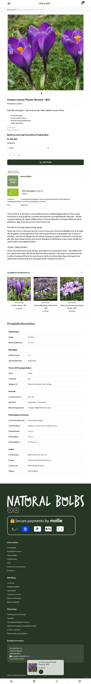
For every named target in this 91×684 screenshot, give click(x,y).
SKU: (9, 205)
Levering (10, 583)
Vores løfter (11, 590)
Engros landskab (13, 602)
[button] (11, 52)
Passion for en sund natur (16, 567)
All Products (11, 10)
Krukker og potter (13, 630)
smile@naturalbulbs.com (20, 656)
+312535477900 (17, 659)
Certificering (12, 559)
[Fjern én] (9, 155)
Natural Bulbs (12, 555)
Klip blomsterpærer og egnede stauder (22, 626)
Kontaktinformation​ (14, 551)
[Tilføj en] (19, 155)
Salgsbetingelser (13, 587)
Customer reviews (14, 594)
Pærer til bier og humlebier (17, 633)
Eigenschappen (13, 130)
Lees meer (11, 127)
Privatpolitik (11, 548)
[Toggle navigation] (9, 3)
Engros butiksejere (14, 598)
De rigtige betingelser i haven (18, 622)
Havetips (10, 618)
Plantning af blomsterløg (16, 614)
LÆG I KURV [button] (46, 162)
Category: (11, 199)
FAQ (8, 563)
